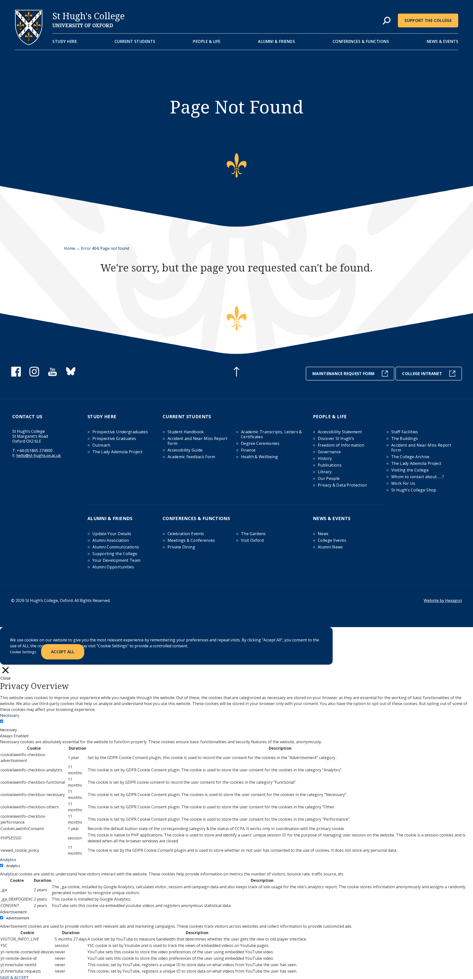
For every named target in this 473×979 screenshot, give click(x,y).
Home (69, 248)
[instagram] (34, 375)
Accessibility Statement (340, 431)
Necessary (8, 729)
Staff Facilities (404, 431)
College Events (332, 540)
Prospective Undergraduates (120, 431)
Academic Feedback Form (191, 456)
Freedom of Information (341, 445)
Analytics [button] (8, 859)
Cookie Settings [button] (23, 651)
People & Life (206, 41)
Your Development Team (116, 560)
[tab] (386, 21)
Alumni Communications (115, 546)
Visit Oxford (252, 540)
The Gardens (253, 533)
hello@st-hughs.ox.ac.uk (38, 455)
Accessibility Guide (185, 450)
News (323, 533)
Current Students (135, 41)
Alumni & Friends (276, 41)
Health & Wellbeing (259, 456)
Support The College (428, 20)
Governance (329, 451)
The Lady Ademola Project (117, 451)
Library (325, 471)
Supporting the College (114, 553)
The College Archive (410, 456)
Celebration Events (186, 533)
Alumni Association (110, 540)
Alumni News (330, 546)
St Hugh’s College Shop (413, 490)
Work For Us (403, 483)
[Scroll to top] (236, 372)
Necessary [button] (9, 715)
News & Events (442, 41)
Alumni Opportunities (113, 566)
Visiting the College (410, 470)
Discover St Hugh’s (336, 438)
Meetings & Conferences (191, 540)
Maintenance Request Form (343, 373)
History (325, 458)
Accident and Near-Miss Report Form (197, 441)
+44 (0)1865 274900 (34, 450)
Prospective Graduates (114, 438)
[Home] (29, 43)
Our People (329, 478)
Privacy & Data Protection (342, 485)
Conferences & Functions (361, 41)
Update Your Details (111, 533)
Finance (248, 450)
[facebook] (16, 375)
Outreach (101, 445)
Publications (329, 465)
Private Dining (181, 546)
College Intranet (422, 373)
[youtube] (52, 375)
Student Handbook (186, 431)
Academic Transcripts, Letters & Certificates (271, 434)
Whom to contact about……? (417, 476)
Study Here (64, 41)
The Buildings (404, 438)
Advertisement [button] (13, 912)
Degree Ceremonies (260, 443)
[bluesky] (71, 375)
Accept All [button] (62, 651)
